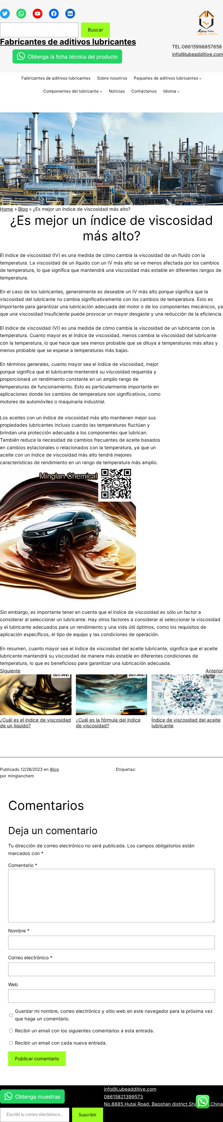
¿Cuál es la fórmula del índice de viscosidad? (108, 722)
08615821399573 (123, 1096)
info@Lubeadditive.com (130, 1089)
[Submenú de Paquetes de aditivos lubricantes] (200, 78)
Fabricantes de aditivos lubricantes (68, 41)
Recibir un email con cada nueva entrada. (61, 1043)
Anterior (214, 671)
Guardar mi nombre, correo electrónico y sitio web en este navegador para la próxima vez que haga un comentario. (114, 1014)
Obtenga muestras (37, 1096)
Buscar (95, 30)
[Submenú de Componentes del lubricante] (101, 91)
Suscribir (88, 1114)
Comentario (22, 865)
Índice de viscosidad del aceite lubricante (186, 722)
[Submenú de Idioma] (178, 91)
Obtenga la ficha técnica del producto (73, 56)
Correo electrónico (30, 957)
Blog (23, 209)
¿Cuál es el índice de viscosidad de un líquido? (35, 722)
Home (6, 209)
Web (13, 984)
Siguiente (10, 671)
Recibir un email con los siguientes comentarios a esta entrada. (84, 1030)
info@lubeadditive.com (197, 54)
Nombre (19, 931)
